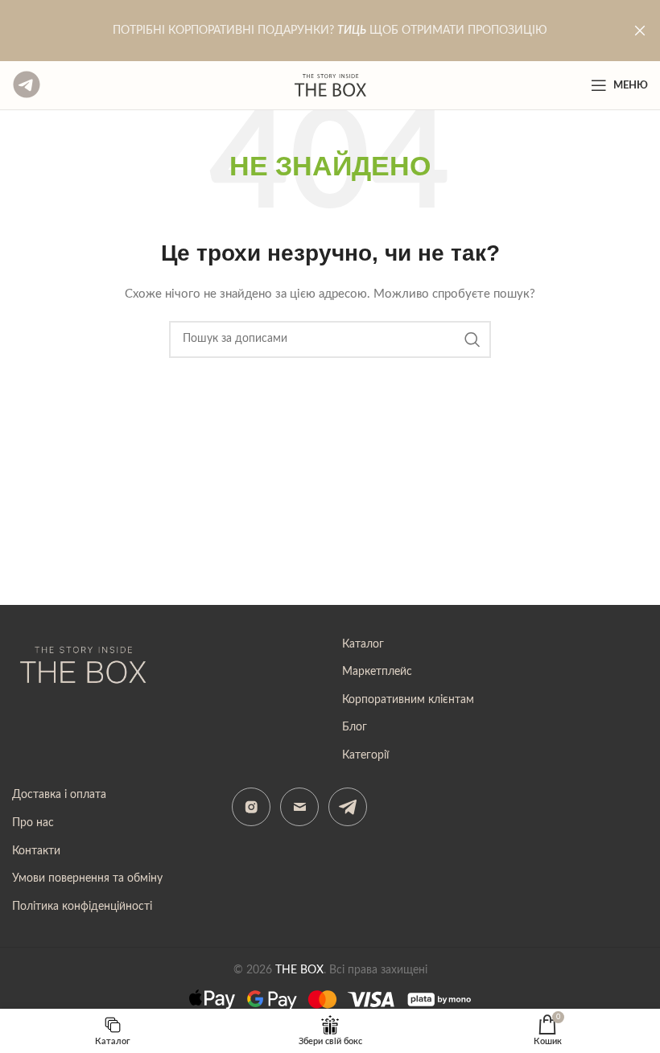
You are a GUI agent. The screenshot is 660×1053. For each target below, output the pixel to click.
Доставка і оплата (59, 794)
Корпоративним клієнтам (408, 699)
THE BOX (299, 970)
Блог (354, 727)
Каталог (363, 644)
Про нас (33, 823)
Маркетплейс (377, 671)
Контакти (36, 851)
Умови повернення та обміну (87, 878)
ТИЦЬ (351, 30)
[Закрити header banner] (640, 30)
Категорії (365, 755)
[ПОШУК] (472, 339)
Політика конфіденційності (82, 906)
